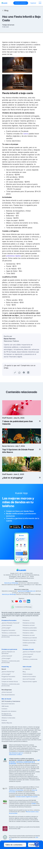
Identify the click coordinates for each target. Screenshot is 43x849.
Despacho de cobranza (9, 711)
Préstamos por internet (30, 637)
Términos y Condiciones (16, 790)
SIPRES (34, 803)
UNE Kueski (5, 706)
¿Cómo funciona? (7, 625)
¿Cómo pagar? (6, 628)
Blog (24, 671)
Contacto (4, 708)
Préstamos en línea (29, 623)
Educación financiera (8, 703)
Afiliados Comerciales (8, 718)
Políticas (4, 720)
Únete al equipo (28, 674)
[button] (40, 3)
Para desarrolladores (8, 694)
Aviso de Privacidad (29, 679)
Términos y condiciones (9, 633)
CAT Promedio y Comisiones (11, 701)
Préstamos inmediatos (30, 630)
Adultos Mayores (7, 723)
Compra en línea (7, 679)
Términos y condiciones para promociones (11, 636)
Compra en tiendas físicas (10, 681)
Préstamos (26, 620)
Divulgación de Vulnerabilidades (7, 714)
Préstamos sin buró (29, 625)
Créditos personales (29, 642)
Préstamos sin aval (28, 635)
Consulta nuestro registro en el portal (26, 796)
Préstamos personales (30, 628)
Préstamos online (28, 633)
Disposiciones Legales (30, 681)
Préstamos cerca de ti (29, 640)
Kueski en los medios (29, 676)
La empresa (26, 669)
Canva (25, 134)
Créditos (25, 645)
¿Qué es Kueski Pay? (8, 671)
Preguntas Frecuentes (8, 630)
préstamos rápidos (13, 256)
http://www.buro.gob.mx (16, 753)
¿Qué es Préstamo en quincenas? (8, 652)
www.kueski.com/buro (15, 754)
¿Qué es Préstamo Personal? (10, 623)
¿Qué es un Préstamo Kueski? (32, 651)
